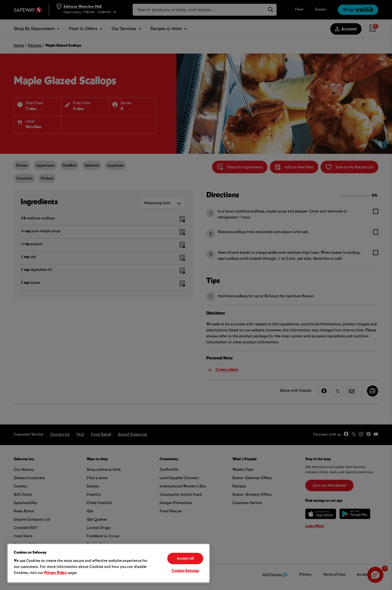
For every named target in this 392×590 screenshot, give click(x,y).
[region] (108, 563)
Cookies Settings (185, 571)
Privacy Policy (55, 573)
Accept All (185, 559)
